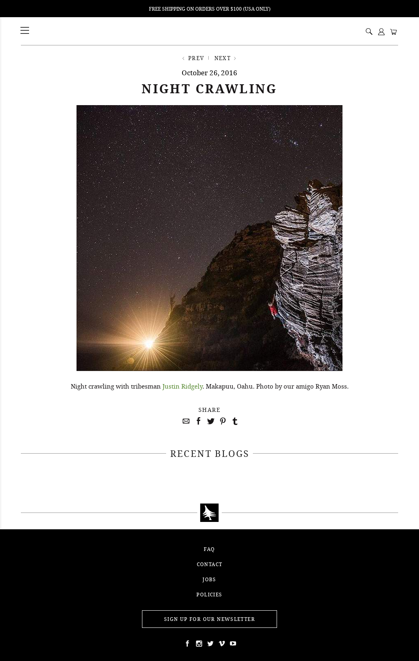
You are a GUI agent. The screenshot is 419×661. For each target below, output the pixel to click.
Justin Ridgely (182, 386)
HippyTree (46, 31)
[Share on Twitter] (209, 421)
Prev (196, 58)
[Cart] (393, 32)
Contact (210, 564)
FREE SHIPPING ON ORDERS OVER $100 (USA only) (209, 8)
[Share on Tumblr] (234, 421)
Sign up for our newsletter (209, 619)
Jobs (209, 579)
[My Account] (381, 32)
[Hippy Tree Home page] (209, 513)
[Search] (369, 32)
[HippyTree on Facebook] (186, 643)
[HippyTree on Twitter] (198, 643)
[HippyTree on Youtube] (232, 643)
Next (222, 58)
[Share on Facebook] (197, 421)
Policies (209, 594)
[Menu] (25, 30)
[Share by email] (185, 421)
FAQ (209, 549)
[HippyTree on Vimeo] (221, 643)
